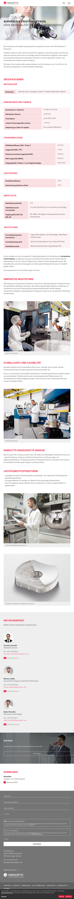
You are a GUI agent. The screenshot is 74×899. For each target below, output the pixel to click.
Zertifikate (51, 885)
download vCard (13, 658)
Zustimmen (69, 896)
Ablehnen (61, 896)
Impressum (26, 885)
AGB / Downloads (38, 885)
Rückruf (37, 754)
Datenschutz (62, 885)
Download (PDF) (12, 782)
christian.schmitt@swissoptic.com (16, 654)
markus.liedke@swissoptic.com (15, 687)
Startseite (8, 885)
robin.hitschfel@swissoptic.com (15, 720)
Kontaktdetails (10, 870)
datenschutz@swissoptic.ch (33, 832)
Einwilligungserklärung (15, 821)
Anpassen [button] (3, 896)
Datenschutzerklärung (34, 823)
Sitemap (7, 888)
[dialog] (37, 894)
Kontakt (17, 885)
